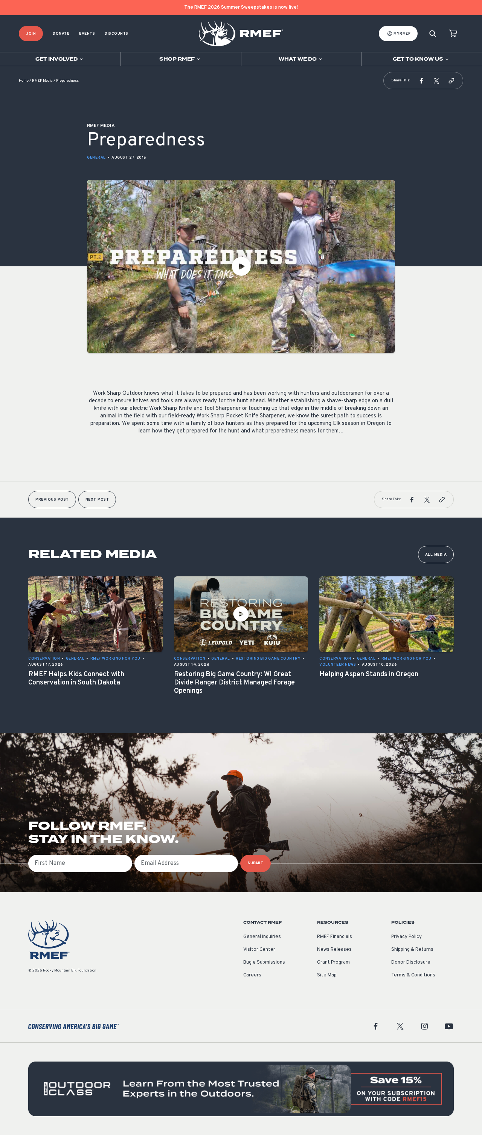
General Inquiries (262, 937)
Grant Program (333, 962)
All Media (436, 554)
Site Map (327, 975)
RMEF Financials (334, 937)
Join (31, 33)
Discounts (116, 33)
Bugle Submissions (264, 962)
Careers (252, 975)
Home (24, 80)
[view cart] (453, 33)
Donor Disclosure (410, 962)
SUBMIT (255, 863)
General (96, 157)
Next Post (97, 499)
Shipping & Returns (412, 950)
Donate (61, 33)
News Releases (334, 950)
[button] (421, 80)
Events (87, 33)
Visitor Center (259, 950)
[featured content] (241, 1089)
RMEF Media (42, 80)
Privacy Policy (406, 937)
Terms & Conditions (413, 975)
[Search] (432, 33)
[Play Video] (241, 266)
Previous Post (52, 499)
